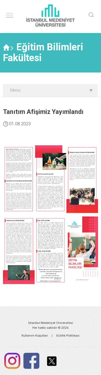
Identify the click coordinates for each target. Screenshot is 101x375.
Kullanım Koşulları (35, 335)
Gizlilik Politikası (67, 335)
